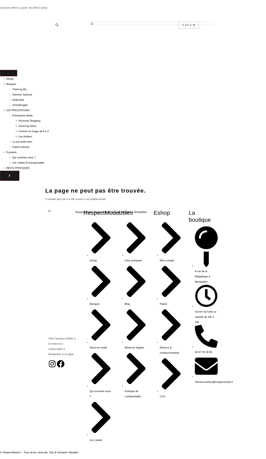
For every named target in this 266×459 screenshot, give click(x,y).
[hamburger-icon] (8, 73)
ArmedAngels (20, 105)
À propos (11, 152)
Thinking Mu (19, 89)
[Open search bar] (56, 24)
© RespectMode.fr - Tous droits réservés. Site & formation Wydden (39, 452)
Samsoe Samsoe (22, 94)
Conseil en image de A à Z (33, 131)
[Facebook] (60, 364)
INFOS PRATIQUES (18, 168)
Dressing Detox (27, 126)
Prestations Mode (22, 115)
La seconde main (22, 141)
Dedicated (18, 99)
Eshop (10, 78)
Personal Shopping (29, 120)
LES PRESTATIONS (18, 110)
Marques (11, 84)
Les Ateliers (25, 136)
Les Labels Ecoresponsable (28, 162)
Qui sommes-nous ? (24, 157)
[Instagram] (52, 364)
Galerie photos (20, 147)
